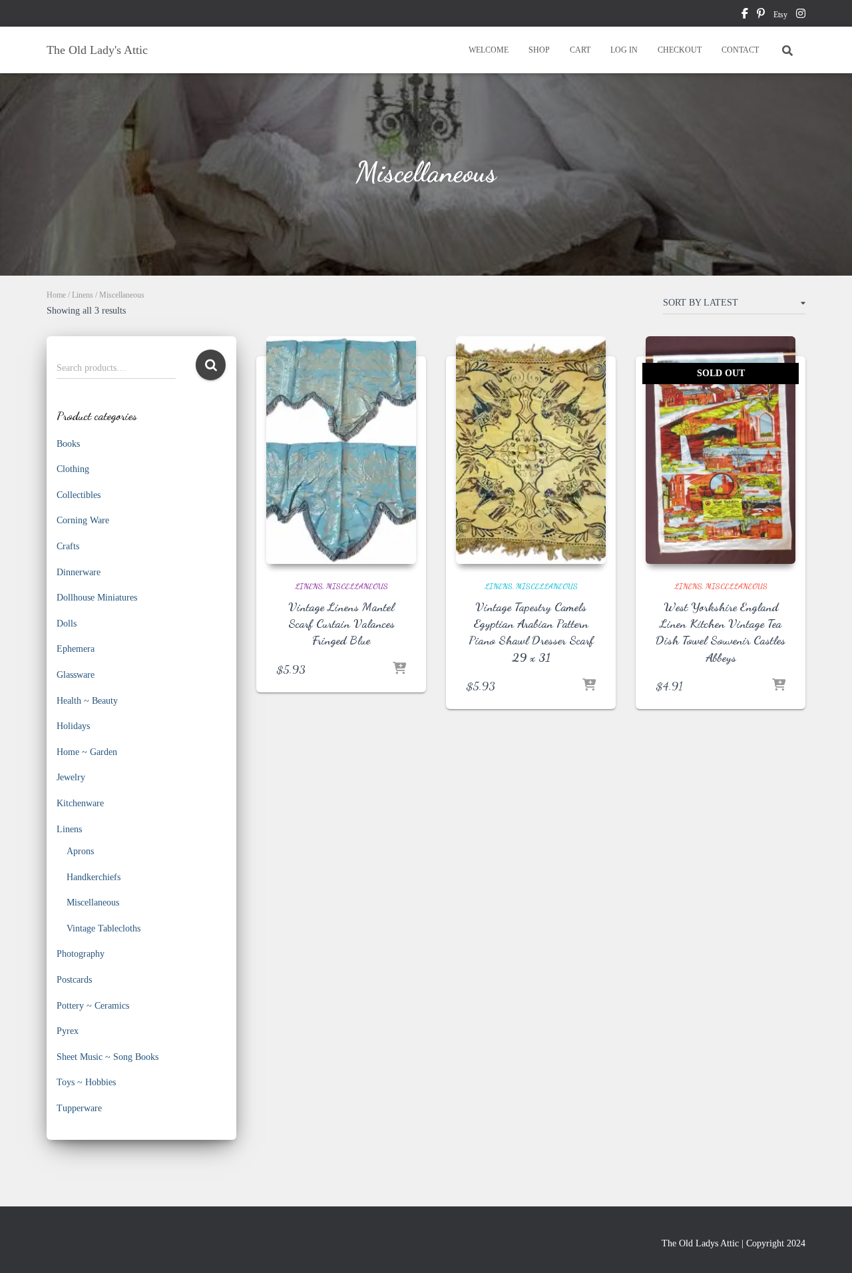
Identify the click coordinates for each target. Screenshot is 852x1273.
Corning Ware (83, 520)
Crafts (68, 546)
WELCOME (489, 50)
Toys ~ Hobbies (86, 1082)
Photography (81, 954)
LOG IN (624, 50)
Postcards (74, 980)
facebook (745, 15)
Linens (82, 295)
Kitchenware (80, 803)
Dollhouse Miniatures (97, 598)
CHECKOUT (680, 50)
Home (56, 295)
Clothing (73, 469)
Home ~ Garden (87, 752)
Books (68, 444)
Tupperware (79, 1108)
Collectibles (79, 495)
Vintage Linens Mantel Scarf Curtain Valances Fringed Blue (341, 623)
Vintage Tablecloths (103, 928)
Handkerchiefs (93, 877)
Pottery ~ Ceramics (93, 1006)
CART (580, 50)
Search (211, 365)
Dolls (67, 624)
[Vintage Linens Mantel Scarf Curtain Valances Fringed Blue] (341, 450)
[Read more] (778, 685)
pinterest (761, 15)
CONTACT (740, 50)
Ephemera (76, 649)
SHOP (539, 50)
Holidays (73, 726)
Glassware (76, 675)
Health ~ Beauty (87, 701)
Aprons (80, 851)
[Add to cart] (399, 669)
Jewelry (71, 777)
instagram (800, 15)
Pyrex (68, 1031)
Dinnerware (79, 572)
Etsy (780, 14)
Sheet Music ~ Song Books (107, 1057)
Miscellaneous (93, 902)
